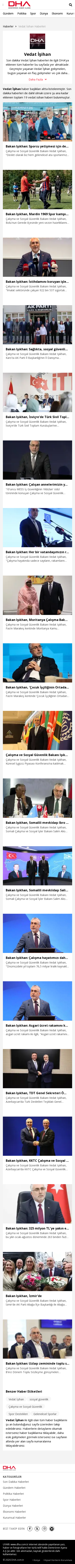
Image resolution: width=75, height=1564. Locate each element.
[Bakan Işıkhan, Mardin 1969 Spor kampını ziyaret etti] (37, 189)
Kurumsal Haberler (14, 1517)
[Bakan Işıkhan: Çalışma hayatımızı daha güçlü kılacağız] (37, 933)
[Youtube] (51, 1528)
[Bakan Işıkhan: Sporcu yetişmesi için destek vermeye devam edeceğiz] (37, 121)
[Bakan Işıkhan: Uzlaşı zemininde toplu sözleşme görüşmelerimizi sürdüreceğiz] (37, 1339)
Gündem (8, 13)
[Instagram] (44, 1528)
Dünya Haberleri (13, 1505)
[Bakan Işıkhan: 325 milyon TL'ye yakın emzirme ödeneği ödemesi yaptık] (37, 1203)
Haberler (8, 26)
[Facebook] (29, 1528)
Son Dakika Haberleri (16, 1481)
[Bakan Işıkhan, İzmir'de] (37, 1271)
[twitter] (37, 1528)
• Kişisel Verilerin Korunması (57, 1560)
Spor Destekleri (18, 1414)
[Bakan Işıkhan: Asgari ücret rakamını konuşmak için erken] (37, 1000)
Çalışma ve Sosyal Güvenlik (25, 1406)
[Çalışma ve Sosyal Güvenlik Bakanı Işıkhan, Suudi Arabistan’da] (37, 730)
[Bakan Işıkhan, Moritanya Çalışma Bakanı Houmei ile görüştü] (37, 595)
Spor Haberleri (12, 1499)
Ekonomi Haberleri (14, 1511)
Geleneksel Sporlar (45, 1414)
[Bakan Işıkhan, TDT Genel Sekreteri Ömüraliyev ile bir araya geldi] (37, 1068)
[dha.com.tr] (14, 1468)
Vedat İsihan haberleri (32, 26)
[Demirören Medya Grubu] (63, 1468)
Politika (21, 13)
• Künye (36, 1560)
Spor (33, 13)
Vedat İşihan (16, 1399)
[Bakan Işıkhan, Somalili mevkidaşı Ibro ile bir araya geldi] (37, 798)
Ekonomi (57, 13)
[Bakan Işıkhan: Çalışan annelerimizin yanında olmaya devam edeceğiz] (37, 460)
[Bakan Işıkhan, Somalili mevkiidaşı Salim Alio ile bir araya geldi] (37, 865)
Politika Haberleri (13, 1493)
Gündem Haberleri (14, 1487)
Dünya (44, 13)
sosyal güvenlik (39, 1399)
